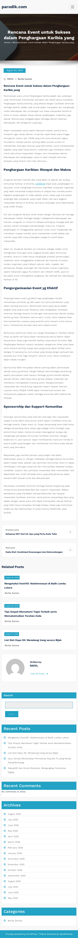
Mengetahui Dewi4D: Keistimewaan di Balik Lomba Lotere (38, 737)
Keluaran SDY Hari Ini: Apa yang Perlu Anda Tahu (31, 534)
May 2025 (13, 898)
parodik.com (14, 6)
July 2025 (13, 887)
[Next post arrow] (70, 550)
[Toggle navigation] (73, 7)
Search (8, 695)
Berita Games (25, 79)
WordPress (31, 934)
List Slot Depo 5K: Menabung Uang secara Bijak (32, 640)
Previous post (12, 530)
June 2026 (13, 825)
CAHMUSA (40, 184)
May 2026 (13, 831)
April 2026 (13, 836)
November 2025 (16, 864)
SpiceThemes (66, 934)
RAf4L (10, 79)
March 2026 (14, 842)
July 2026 (13, 819)
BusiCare (52, 934)
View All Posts (37, 674)
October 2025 (15, 870)
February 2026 (15, 847)
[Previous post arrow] (70, 532)
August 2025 (14, 881)
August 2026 (14, 814)
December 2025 (16, 859)
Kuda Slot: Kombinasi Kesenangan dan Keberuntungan (34, 552)
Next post (10, 548)
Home (7, 42)
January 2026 (15, 853)
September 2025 (17, 875)
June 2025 (13, 892)
